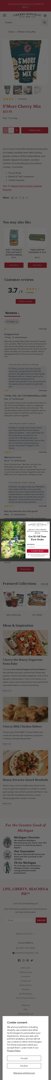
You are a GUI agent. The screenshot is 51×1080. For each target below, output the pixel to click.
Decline (24, 1065)
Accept (24, 1058)
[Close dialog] (48, 523)
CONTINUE (37, 551)
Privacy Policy (14, 1050)
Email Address (30, 544)
